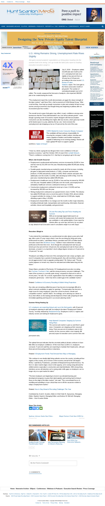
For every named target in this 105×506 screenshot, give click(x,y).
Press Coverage (20, 2)
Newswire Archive (13, 26)
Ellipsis (24, 26)
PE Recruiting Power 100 (66, 493)
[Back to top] (102, 503)
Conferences (74, 26)
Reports (48, 26)
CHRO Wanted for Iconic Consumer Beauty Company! (64, 131)
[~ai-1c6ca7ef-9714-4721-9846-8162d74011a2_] (80, 9)
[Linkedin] (30, 408)
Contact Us (10, 2)
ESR (56, 26)
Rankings (62, 26)
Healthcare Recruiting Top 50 (95, 493)
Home (2, 2)
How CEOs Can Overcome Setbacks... (74, 441)
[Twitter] (37, 408)
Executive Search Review (73, 488)
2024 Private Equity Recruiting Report (20, 496)
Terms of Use (45, 502)
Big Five (23, 493)
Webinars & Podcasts (55, 488)
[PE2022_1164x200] (52, 33)
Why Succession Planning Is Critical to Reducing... (56, 443)
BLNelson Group (49, 242)
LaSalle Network (73, 153)
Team (28, 2)
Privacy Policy (54, 502)
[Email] (41, 408)
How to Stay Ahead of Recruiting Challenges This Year (53, 389)
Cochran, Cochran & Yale (40, 271)
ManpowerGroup (54, 311)
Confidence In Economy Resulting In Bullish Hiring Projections (55, 282)
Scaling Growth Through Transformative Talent (37, 443)
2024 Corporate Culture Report (38, 496)
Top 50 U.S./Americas (14, 493)
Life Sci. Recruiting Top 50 (79, 493)
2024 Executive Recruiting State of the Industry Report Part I (63, 496)
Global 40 (29, 493)
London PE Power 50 (53, 493)
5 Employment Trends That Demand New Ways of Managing (55, 354)
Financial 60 (36, 493)
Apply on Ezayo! (42, 144)
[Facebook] (34, 408)
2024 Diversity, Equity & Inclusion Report (89, 496)
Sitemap (61, 502)
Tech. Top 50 (43, 493)
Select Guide (85, 26)
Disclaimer (67, 502)
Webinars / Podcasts (36, 26)
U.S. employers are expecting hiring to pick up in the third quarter (50, 307)
